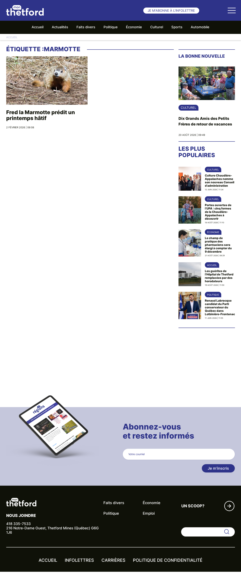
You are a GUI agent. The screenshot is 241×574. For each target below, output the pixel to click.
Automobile (200, 27)
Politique (111, 27)
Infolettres (79, 560)
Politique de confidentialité (167, 560)
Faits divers (85, 27)
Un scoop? (192, 506)
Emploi (149, 513)
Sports (176, 27)
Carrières (113, 560)
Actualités (60, 27)
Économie (134, 27)
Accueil (37, 27)
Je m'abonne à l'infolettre (171, 10)
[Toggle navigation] (231, 10)
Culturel (156, 27)
